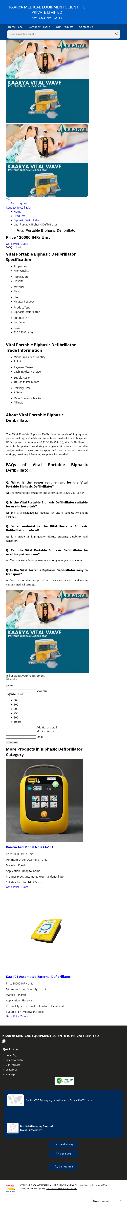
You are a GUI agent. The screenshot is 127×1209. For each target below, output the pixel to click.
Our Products (64, 26)
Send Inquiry (18, 203)
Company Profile (39, 26)
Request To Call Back (18, 207)
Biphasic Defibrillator (27, 220)
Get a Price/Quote (17, 244)
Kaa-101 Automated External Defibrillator (38, 977)
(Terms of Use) (100, 1184)
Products (19, 216)
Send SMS (65, 1153)
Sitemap (10, 1074)
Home (17, 211)
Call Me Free (66, 1166)
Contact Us (86, 26)
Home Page (15, 26)
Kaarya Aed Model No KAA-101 (29, 847)
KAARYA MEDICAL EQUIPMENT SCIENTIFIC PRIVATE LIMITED (47, 12)
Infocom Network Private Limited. (61, 1188)
